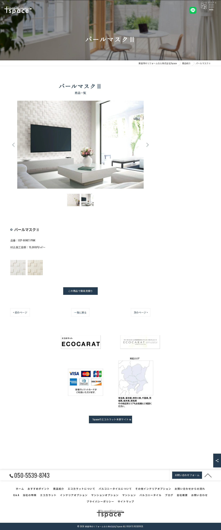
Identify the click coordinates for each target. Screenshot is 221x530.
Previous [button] (13, 144)
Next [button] (147, 144)
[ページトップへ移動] (208, 475)
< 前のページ (20, 312)
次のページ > (141, 312)
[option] (80, 145)
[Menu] (211, 5)
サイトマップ (126, 501)
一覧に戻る (80, 312)
